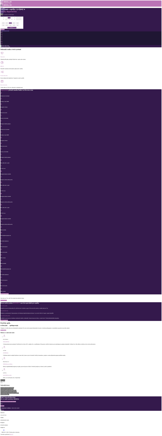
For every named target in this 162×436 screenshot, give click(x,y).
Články (2, 11)
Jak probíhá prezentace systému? (7, 387)
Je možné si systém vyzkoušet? (7, 389)
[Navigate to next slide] (4, 380)
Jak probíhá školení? (5, 394)
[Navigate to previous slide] (2, 380)
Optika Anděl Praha (6, 341)
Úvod (2, 7)
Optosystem (3, 8)
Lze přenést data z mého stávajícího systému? (9, 393)
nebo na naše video (5, 30)
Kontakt (2, 12)
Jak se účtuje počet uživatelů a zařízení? (8, 391)
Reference (3, 10)
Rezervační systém (4, 9)
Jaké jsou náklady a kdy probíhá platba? (8, 390)
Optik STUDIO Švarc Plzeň (7, 375)
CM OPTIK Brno (5, 352)
